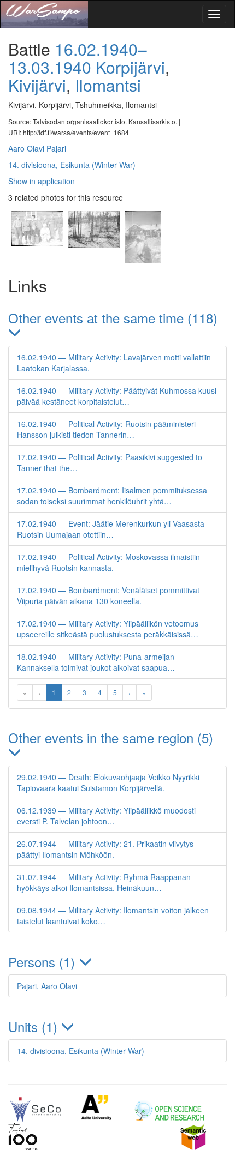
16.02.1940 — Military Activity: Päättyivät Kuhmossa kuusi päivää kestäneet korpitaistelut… (116, 396)
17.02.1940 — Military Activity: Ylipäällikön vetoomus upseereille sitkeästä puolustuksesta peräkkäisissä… (107, 629)
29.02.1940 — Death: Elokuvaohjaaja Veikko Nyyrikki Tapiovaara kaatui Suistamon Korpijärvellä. (108, 782)
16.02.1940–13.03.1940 (77, 58)
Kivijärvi (37, 85)
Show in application (41, 181)
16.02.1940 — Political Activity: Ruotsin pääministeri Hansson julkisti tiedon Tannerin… (106, 429)
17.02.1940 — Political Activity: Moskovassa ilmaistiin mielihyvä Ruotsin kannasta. (108, 562)
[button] (117, 325)
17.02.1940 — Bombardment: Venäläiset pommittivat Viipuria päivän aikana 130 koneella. (108, 595)
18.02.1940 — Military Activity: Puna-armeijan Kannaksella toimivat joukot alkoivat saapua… (96, 662)
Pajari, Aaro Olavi (47, 985)
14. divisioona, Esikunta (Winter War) (72, 164)
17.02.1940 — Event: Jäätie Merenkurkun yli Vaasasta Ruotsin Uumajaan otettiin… (110, 529)
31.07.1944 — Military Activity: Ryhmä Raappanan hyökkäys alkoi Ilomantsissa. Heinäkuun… (104, 882)
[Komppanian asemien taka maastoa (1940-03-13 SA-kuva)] (93, 259)
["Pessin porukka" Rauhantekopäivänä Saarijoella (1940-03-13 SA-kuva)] (36, 259)
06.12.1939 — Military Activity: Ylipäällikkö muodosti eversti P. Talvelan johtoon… (106, 816)
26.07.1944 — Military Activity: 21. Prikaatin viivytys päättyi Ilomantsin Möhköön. (105, 849)
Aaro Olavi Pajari (37, 148)
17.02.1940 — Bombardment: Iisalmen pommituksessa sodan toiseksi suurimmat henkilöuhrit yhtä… (112, 496)
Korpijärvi (130, 67)
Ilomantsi (108, 85)
